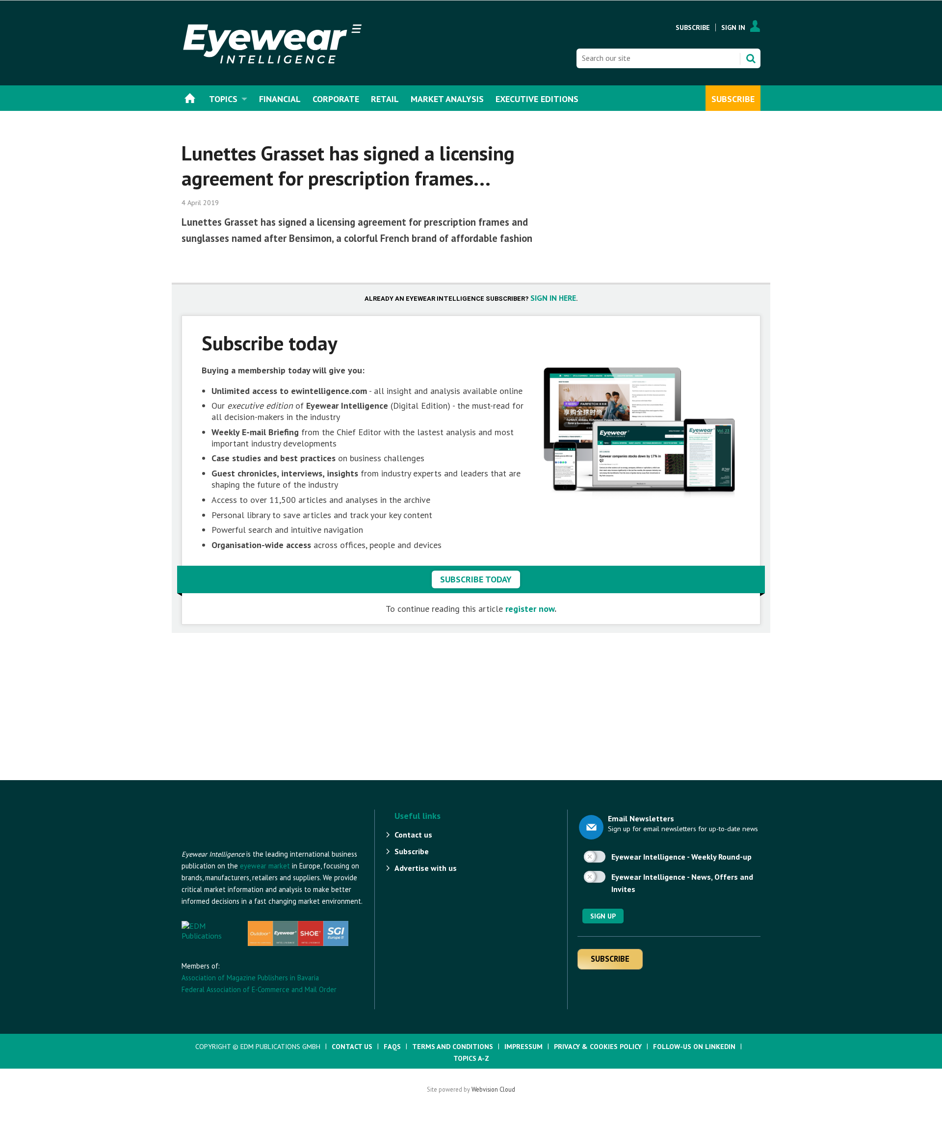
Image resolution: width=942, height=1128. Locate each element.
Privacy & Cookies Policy (598, 1046)
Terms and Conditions (452, 1046)
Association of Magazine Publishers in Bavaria (250, 977)
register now (529, 608)
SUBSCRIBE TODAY (476, 579)
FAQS (392, 1046)
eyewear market (265, 865)
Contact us (413, 834)
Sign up (603, 916)
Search (751, 58)
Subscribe (693, 27)
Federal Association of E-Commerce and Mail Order (259, 989)
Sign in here (553, 298)
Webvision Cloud (493, 1089)
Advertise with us (425, 868)
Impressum (523, 1046)
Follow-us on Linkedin (694, 1046)
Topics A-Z (471, 1058)
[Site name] (235, 843)
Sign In (733, 27)
